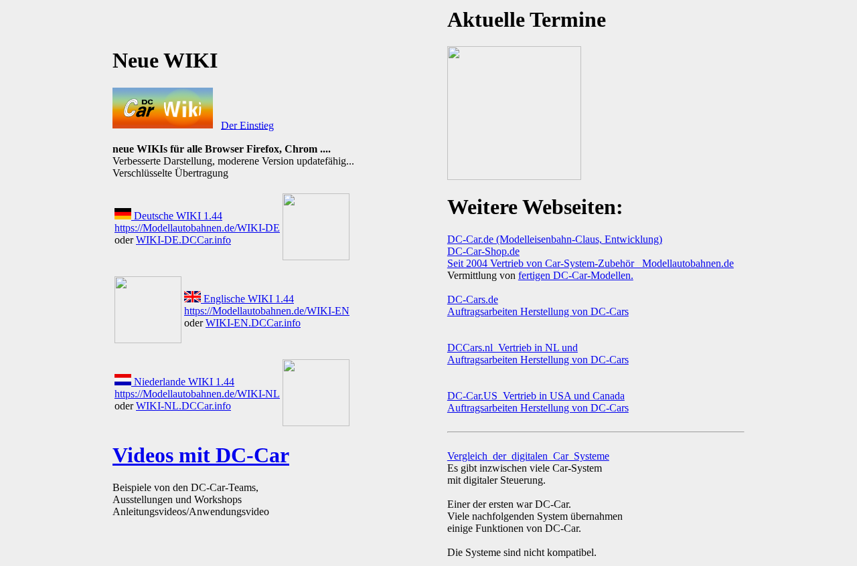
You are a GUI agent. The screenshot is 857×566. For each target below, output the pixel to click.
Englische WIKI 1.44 (247, 298)
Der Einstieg (247, 124)
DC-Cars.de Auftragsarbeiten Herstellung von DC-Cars (538, 305)
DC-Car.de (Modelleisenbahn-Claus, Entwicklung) (554, 239)
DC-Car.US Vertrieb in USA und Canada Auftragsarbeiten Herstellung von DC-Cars (538, 401)
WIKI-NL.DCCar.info (183, 405)
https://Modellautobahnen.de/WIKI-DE (197, 227)
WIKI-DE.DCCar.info (183, 240)
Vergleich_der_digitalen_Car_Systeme (528, 456)
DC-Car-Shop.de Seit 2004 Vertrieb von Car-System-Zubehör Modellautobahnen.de (590, 257)
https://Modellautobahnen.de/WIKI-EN (266, 310)
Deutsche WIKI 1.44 (176, 215)
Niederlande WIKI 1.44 (182, 381)
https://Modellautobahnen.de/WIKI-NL (197, 393)
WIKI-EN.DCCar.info (253, 322)
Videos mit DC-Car (200, 455)
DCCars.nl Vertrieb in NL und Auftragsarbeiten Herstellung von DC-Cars (538, 353)
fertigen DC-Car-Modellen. (575, 275)
